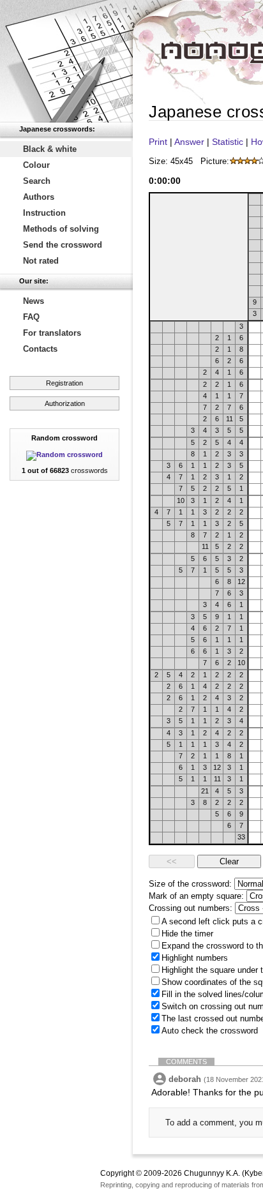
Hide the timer (187, 933)
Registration (64, 383)
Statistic (227, 142)
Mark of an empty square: (196, 896)
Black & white (50, 149)
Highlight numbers (195, 958)
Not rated (41, 261)
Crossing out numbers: (190, 908)
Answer (189, 142)
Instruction (44, 213)
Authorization (65, 403)
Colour (36, 165)
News (33, 301)
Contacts (40, 349)
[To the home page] (66, 61)
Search (36, 181)
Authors (38, 197)
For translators (52, 333)
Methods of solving (61, 229)
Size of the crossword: (190, 884)
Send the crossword (62, 245)
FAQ (31, 317)
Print (158, 142)
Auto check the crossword (210, 1030)
